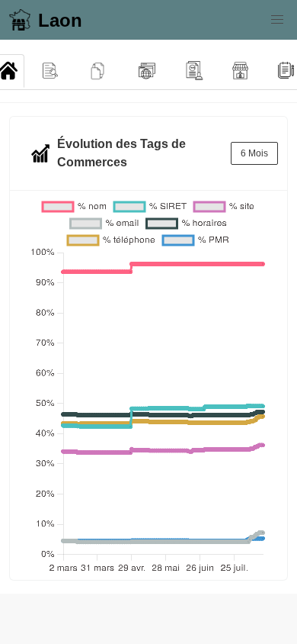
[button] (277, 20)
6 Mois (254, 153)
